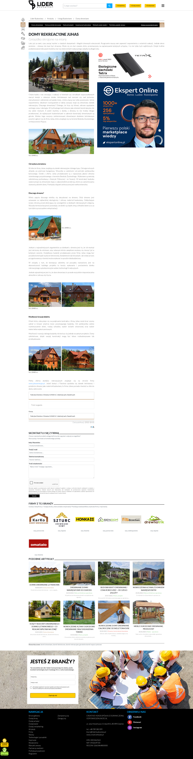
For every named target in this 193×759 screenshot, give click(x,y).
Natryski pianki (68, 25)
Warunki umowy (35, 745)
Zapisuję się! (53, 695)
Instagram (137, 727)
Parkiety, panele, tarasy (117, 25)
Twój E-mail (33, 449)
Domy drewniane (82, 18)
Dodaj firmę (33, 718)
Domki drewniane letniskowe (45, 585)
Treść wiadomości (35, 463)
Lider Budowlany (36, 18)
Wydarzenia (33, 743)
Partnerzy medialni (36, 748)
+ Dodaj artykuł (135, 5)
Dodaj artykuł (34, 721)
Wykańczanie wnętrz (100, 25)
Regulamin (33, 753)
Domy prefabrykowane (53, 25)
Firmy (31, 732)
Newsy (31, 735)
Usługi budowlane (65, 18)
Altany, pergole (118, 595)
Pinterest (137, 722)
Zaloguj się (62, 718)
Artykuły (50, 18)
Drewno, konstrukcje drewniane (118, 631)
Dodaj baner (33, 724)
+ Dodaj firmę (121, 5)
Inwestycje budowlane (83, 25)
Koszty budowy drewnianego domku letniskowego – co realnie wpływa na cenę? (44, 626)
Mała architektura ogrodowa (83, 593)
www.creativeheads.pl (95, 735)
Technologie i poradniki (38, 737)
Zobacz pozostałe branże (149, 25)
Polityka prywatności (37, 751)
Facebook (137, 717)
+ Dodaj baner (150, 5)
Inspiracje (32, 740)
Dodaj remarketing (36, 726)
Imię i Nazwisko (34, 442)
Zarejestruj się (63, 716)
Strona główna (34, 716)
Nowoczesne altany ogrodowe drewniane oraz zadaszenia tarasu (79, 629)
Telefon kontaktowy (36, 456)
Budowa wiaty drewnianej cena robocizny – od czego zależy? (113, 590)
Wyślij (34, 496)
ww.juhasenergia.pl (37, 383)
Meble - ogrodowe (152, 632)
